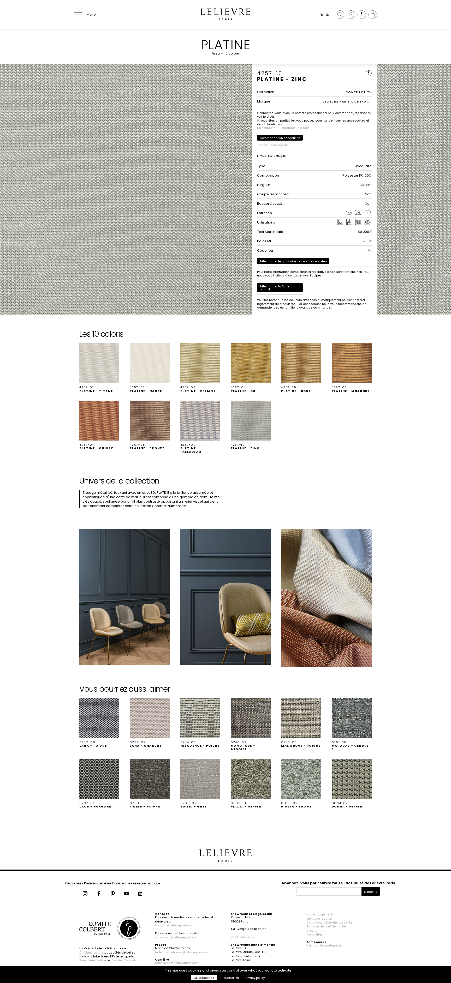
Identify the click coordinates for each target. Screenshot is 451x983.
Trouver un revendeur (272, 145)
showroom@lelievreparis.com (177, 937)
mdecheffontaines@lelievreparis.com (183, 952)
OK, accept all (204, 978)
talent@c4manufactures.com (177, 963)
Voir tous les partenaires (324, 945)
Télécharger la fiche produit (274, 287)
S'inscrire (370, 892)
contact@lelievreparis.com (175, 925)
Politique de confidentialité (326, 926)
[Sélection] (362, 14)
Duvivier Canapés (124, 960)
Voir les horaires (242, 937)
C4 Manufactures (92, 952)
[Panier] (373, 14)
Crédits (311, 930)
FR (321, 15)
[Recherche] (340, 14)
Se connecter (266, 128)
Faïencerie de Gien (93, 960)
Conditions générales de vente (329, 922)
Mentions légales (319, 918)
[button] (99, 368)
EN (327, 15)
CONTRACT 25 (359, 92)
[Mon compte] (351, 14)
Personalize (230, 978)
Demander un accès (295, 128)
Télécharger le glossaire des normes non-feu (293, 261)
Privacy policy (255, 978)
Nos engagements (320, 914)
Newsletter (314, 934)
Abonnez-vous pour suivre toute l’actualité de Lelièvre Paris (338, 883)
